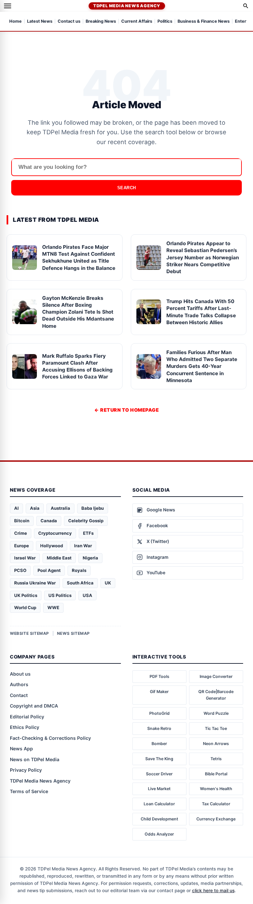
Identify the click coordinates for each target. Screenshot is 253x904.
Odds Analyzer (159, 834)
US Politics (59, 595)
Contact (19, 695)
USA (87, 595)
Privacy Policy (26, 770)
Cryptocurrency (55, 533)
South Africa (80, 582)
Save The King (159, 758)
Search (126, 187)
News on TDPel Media (34, 759)
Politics (164, 21)
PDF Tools (159, 676)
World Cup (25, 607)
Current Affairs (136, 21)
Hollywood (51, 545)
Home (15, 21)
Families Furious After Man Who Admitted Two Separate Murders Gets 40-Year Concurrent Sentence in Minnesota (201, 366)
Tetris (216, 758)
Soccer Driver (159, 773)
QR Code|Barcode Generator (216, 695)
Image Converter (216, 676)
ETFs (88, 533)
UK (108, 582)
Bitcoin (21, 520)
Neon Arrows (216, 743)
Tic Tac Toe (216, 728)
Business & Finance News (204, 21)
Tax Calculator (216, 803)
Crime (20, 533)
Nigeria (90, 557)
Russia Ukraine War (35, 582)
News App (21, 748)
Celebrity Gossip (85, 520)
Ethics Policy (24, 727)
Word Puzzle (216, 713)
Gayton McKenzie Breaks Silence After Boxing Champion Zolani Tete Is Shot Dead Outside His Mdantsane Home (78, 312)
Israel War (25, 557)
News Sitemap (73, 633)
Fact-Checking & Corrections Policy (50, 738)
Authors (19, 684)
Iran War (83, 545)
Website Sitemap (29, 633)
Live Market (159, 788)
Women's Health (216, 788)
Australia (60, 508)
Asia (35, 508)
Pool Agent (49, 570)
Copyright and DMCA (34, 706)
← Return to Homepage (126, 410)
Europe (21, 545)
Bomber (159, 743)
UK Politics (25, 595)
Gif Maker (159, 691)
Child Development (159, 818)
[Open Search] (245, 6)
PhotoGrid (159, 713)
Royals (79, 570)
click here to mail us (213, 890)
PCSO (20, 570)
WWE (53, 607)
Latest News (39, 21)
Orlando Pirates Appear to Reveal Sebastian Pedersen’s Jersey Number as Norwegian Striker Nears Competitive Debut (202, 257)
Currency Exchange (216, 818)
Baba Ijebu (92, 508)
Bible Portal (216, 773)
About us (20, 674)
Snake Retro (159, 728)
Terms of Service (29, 791)
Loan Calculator (159, 803)
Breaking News (101, 21)
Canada (49, 520)
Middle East (59, 557)
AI (16, 508)
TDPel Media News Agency (126, 5)
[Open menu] (8, 6)
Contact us (69, 21)
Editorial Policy (27, 716)
